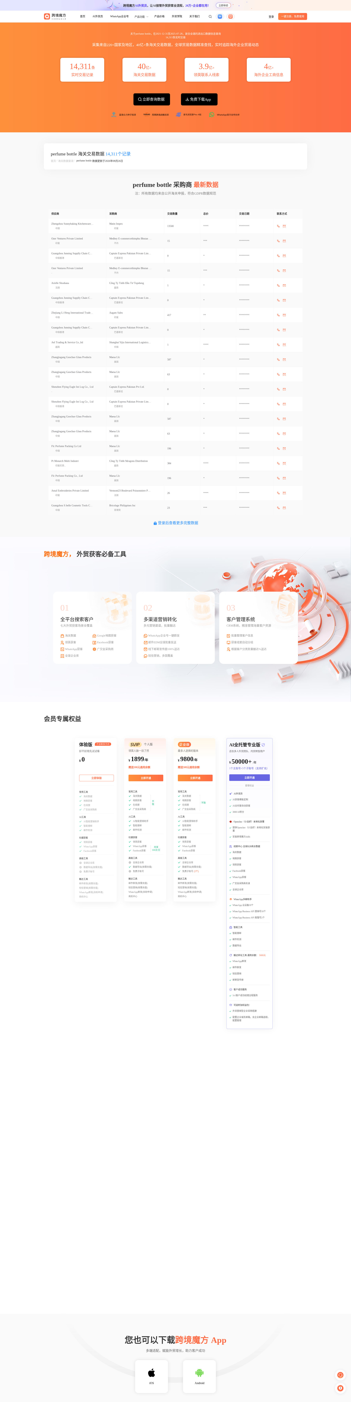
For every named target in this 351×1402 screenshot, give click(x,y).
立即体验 (223, 5)
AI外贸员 (98, 16)
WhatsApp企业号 (119, 16)
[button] (210, 16)
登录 (271, 16)
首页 (82, 16)
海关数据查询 (65, 161)
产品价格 (159, 16)
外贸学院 (177, 16)
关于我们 (194, 16)
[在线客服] (340, 1375)
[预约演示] (340, 1388)
